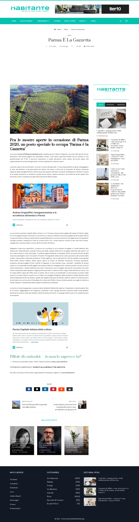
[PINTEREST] (53, 389)
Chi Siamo (13, 479)
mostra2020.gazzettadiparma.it (30, 154)
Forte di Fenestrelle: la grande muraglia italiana (34, 404)
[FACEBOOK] (29, 389)
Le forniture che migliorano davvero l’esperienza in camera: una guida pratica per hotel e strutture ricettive (118, 190)
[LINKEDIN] (45, 389)
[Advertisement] (69, 66)
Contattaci (14, 483)
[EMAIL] (70, 389)
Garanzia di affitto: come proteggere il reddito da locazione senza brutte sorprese (118, 144)
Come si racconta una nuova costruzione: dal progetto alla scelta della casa (118, 173)
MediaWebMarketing (77, 519)
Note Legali (14, 500)
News (69, 35)
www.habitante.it (68, 373)
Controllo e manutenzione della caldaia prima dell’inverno (108, 132)
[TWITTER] (37, 389)
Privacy (13, 504)
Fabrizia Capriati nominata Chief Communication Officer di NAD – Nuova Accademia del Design (21, 443)
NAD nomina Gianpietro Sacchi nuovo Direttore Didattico (48, 445)
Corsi (12, 492)
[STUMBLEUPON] (61, 389)
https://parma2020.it (59, 362)
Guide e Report (15, 496)
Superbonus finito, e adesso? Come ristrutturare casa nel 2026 (118, 158)
